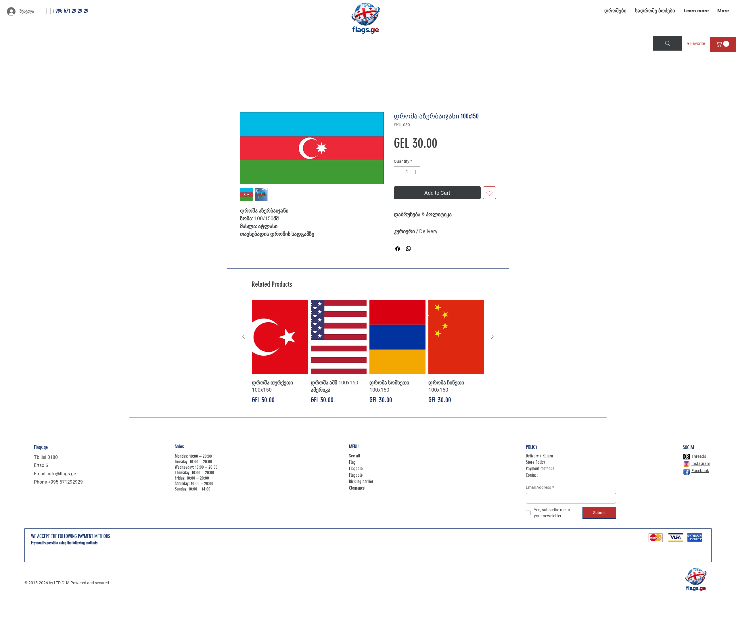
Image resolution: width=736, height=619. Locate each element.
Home (246, 91)
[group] (368, 353)
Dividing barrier (361, 481)
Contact (532, 475)
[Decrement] (398, 172)
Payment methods (540, 469)
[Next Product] (492, 337)
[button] (723, 44)
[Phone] (48, 11)
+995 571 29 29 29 (70, 10)
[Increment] (415, 172)
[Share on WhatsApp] (408, 249)
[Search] (667, 43)
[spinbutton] (407, 172)
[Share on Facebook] (397, 249)
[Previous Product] (243, 337)
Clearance (357, 488)
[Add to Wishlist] (489, 193)
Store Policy (535, 462)
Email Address (540, 487)
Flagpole (356, 469)
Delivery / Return (539, 456)
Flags (65, 551)
